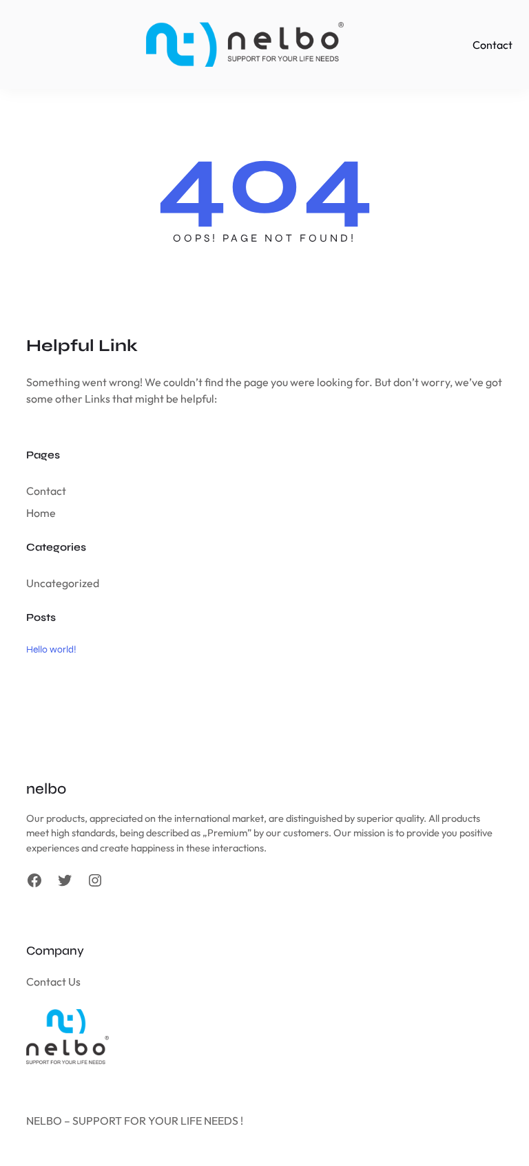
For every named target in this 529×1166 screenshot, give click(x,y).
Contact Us (53, 981)
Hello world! (51, 649)
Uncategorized (62, 583)
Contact (46, 491)
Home (41, 513)
